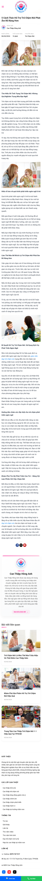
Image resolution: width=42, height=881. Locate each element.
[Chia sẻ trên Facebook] (17, 545)
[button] (3, 6)
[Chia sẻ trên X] (21, 545)
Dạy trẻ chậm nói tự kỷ (11, 839)
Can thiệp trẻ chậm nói (11, 791)
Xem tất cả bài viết (21, 612)
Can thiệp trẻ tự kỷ (9, 788)
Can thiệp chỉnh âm (10, 799)
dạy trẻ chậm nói (8, 523)
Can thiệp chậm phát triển (12, 802)
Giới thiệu (6, 825)
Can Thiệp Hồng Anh (14, 28)
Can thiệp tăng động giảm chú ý (14, 795)
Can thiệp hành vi (9, 806)
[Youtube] (9, 872)
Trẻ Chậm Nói (29, 36)
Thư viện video (8, 832)
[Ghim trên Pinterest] (24, 545)
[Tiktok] (14, 872)
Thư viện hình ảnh (9, 835)
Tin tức (5, 821)
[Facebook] (4, 872)
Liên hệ (5, 828)
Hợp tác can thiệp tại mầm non (14, 842)
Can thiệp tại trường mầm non (13, 809)
